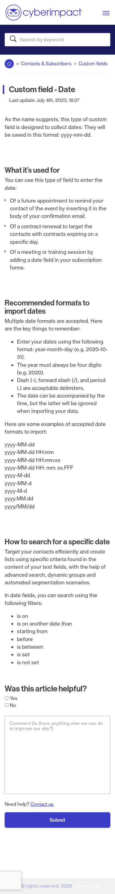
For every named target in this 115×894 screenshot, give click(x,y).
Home (9, 62)
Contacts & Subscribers (46, 64)
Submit (57, 820)
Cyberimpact (87, 886)
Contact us (41, 804)
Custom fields (93, 64)
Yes (13, 698)
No (12, 705)
